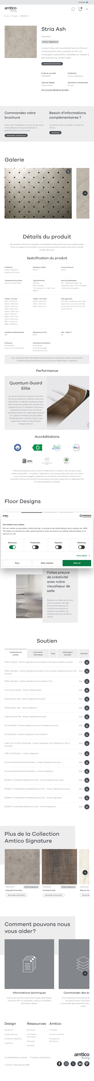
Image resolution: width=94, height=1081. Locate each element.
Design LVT (9, 1030)
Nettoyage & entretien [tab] (68, 653)
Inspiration (9, 1043)
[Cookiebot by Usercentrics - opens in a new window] (81, 516)
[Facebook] (59, 1063)
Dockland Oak (49, 890)
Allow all (76, 563)
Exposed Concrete (14, 890)
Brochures (31, 1030)
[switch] (35, 547)
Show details (81, 556)
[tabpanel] (47, 734)
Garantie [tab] (84, 653)
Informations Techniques (32, 1035)
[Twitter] (73, 1063)
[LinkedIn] (80, 1063)
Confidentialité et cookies (16, 1057)
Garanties (31, 1041)
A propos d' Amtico (56, 1034)
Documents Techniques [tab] (38, 653)
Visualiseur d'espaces (13, 1039)
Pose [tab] (53, 653)
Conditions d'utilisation (40, 1057)
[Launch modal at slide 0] (68, 171)
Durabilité (31, 1046)
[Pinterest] (86, 1063)
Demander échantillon (52, 64)
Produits (14, 16)
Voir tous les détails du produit (55, 90)
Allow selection (47, 563)
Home (7, 16)
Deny (17, 563)
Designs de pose (11, 1034)
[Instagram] (66, 1063)
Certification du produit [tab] (15, 653)
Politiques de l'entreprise (54, 1040)
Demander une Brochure (16, 135)
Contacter (55, 133)
